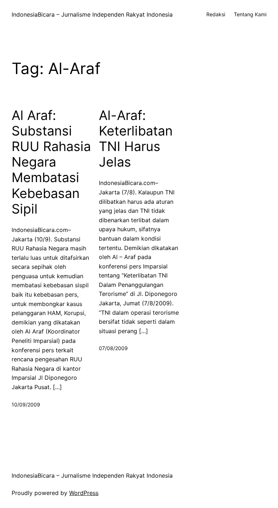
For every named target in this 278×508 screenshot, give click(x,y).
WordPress (83, 492)
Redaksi (215, 14)
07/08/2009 (113, 348)
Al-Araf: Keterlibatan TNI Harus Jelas (136, 139)
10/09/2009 (26, 404)
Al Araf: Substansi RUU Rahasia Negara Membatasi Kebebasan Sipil (51, 162)
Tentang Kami (250, 14)
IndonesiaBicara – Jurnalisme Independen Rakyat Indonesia (92, 14)
